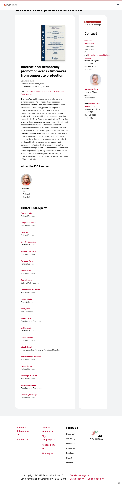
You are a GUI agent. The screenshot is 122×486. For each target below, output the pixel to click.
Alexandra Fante (91, 89)
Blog (68, 458)
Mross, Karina (26, 366)
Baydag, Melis (26, 213)
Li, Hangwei (26, 328)
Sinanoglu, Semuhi (29, 375)
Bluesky (69, 434)
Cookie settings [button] (78, 475)
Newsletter (71, 448)
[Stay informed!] (92, 22)
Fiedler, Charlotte (28, 251)
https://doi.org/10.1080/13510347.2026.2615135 (44, 91)
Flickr (68, 462)
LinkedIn (70, 443)
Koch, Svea (25, 309)
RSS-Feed (70, 453)
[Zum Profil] (95, 79)
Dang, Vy (24, 232)
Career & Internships (23, 429)
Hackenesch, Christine (30, 289)
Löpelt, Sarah (26, 347)
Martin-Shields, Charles (31, 356)
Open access (26, 94)
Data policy (75, 478)
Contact (21, 439)
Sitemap (46, 453)
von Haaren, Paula (28, 385)
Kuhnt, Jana (26, 318)
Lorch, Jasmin (27, 337)
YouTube (70, 438)
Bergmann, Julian (28, 222)
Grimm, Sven (26, 270)
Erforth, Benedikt (28, 242)
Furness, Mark (27, 261)
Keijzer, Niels (26, 299)
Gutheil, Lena (26, 280)
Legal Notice (94, 478)
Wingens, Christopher (30, 395)
